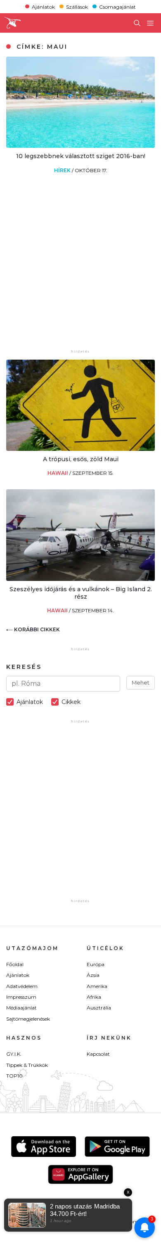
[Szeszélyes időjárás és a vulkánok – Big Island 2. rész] (80, 579)
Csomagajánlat (117, 6)
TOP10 (14, 1076)
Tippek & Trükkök (27, 1065)
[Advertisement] (80, 267)
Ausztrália (99, 1008)
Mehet (140, 682)
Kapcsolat (98, 1054)
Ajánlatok (43, 6)
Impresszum (21, 997)
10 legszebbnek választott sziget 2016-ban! (80, 156)
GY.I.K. (13, 1054)
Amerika (97, 986)
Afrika (94, 997)
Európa (95, 964)
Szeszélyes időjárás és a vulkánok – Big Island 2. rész (80, 592)
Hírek (63, 170)
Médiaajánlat (21, 1008)
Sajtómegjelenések (28, 1019)
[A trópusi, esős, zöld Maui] (80, 449)
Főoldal (15, 964)
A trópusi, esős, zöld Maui (80, 459)
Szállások (77, 6)
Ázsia (93, 975)
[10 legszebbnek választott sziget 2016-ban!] (80, 145)
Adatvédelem (22, 986)
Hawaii (58, 473)
